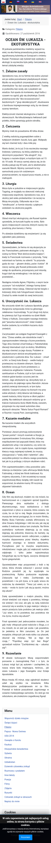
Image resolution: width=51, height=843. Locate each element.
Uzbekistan (9, 762)
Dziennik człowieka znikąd (17, 766)
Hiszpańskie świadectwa (16, 749)
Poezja (7, 779)
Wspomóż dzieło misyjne (16, 718)
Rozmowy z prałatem (14, 771)
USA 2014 (9, 736)
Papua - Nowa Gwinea (15, 731)
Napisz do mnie (11, 801)
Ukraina (8, 757)
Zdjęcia (8, 788)
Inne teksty (9, 775)
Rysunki (8, 792)
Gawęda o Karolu (12, 740)
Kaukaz (8, 744)
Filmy (7, 784)
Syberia (8, 753)
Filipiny (7, 727)
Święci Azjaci (10, 722)
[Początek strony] (46, 838)
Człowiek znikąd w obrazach (18, 797)
